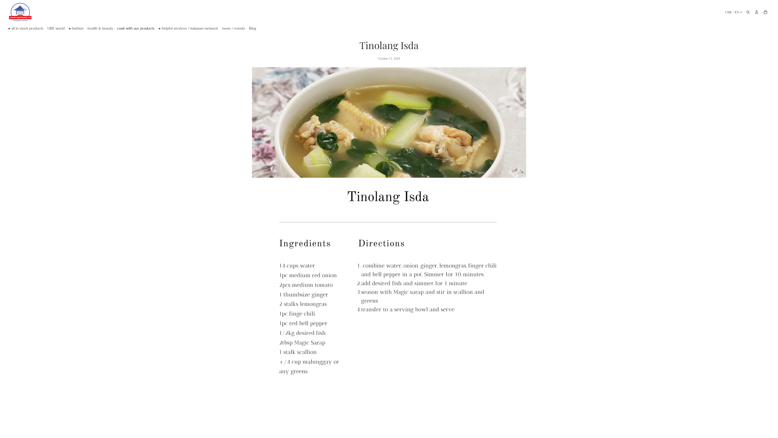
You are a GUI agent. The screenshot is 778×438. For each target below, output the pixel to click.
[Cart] (765, 12)
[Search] (748, 12)
